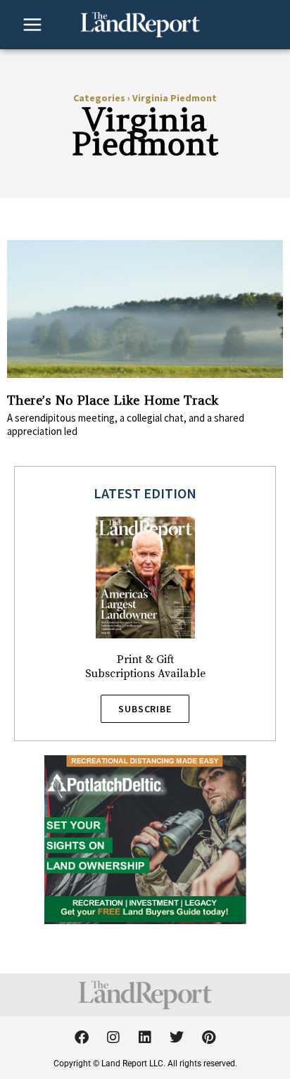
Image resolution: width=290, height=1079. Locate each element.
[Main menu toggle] (32, 24)
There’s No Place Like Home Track (112, 400)
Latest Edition (145, 493)
